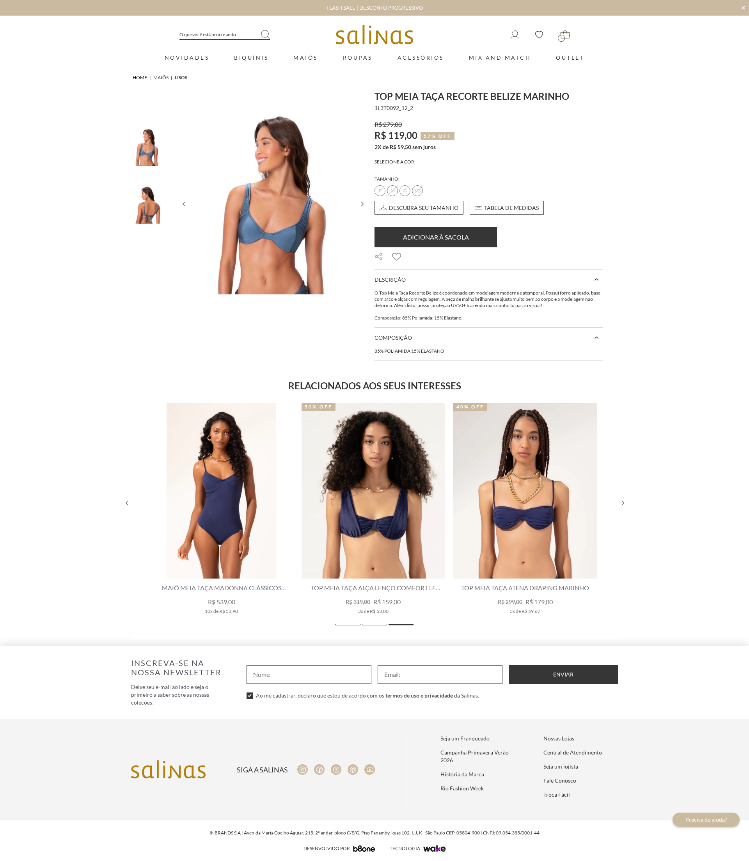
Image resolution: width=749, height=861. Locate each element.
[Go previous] (183, 204)
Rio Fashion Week (462, 788)
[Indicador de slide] (347, 624)
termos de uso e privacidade (419, 695)
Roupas (358, 57)
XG (417, 191)
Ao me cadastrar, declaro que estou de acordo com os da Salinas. (367, 695)
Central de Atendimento (572, 752)
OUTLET (570, 57)
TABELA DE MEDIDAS (511, 207)
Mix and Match (500, 57)
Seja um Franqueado (465, 738)
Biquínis (251, 57)
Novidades (187, 57)
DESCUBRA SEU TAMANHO (423, 207)
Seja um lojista (560, 766)
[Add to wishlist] (396, 256)
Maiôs (305, 57)
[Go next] (362, 204)
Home (140, 77)
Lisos (181, 77)
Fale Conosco (559, 780)
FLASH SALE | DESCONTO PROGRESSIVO (375, 8)
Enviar (563, 674)
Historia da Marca (462, 774)
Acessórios (421, 57)
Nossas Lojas (558, 738)
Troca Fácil (556, 794)
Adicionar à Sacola (436, 237)
